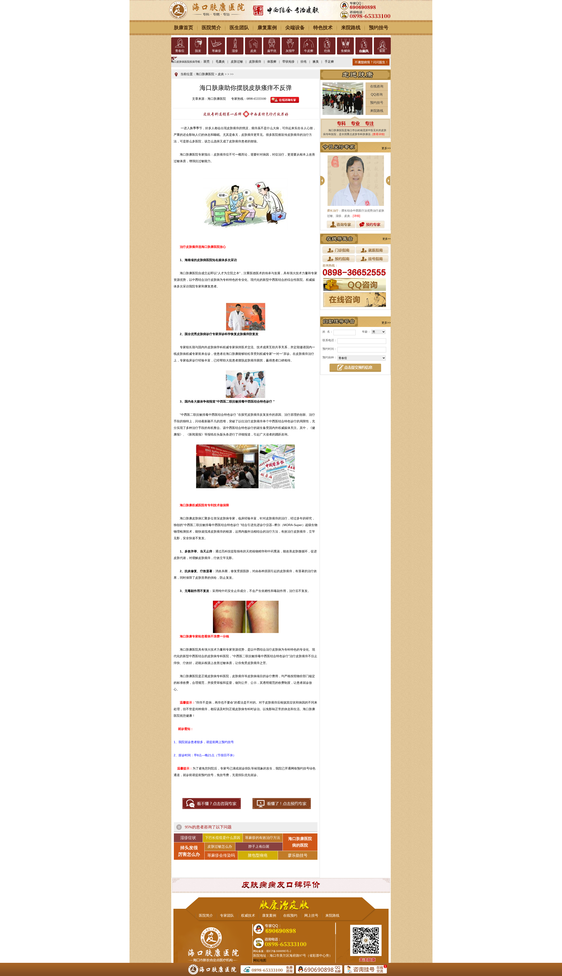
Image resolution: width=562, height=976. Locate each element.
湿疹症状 (188, 838)
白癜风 (363, 51)
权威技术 (248, 915)
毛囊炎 (220, 61)
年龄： (366, 331)
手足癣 (329, 61)
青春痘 (179, 51)
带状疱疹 (288, 61)
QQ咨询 (377, 94)
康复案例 (267, 27)
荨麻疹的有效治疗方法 (262, 838)
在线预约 (290, 915)
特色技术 (323, 27)
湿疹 (235, 51)
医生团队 (239, 27)
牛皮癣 (308, 51)
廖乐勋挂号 (298, 855)
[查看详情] (378, 134)
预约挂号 (378, 27)
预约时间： (329, 348)
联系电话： (329, 340)
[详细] (356, 216)
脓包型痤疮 (258, 855)
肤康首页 (183, 27)
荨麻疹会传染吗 (221, 855)
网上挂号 (311, 915)
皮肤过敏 (237, 61)
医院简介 (211, 27)
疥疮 (304, 61)
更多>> (386, 148)
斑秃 (207, 61)
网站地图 (259, 960)
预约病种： (329, 357)
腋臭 (316, 61)
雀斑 (382, 51)
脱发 (198, 51)
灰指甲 (290, 51)
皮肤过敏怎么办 (219, 846)
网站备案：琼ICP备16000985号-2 (272, 951)
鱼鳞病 (345, 51)
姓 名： (327, 331)
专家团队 (227, 915)
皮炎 (253, 51)
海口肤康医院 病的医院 (300, 841)
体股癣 (271, 61)
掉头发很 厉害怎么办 (189, 851)
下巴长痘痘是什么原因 (222, 838)
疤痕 (327, 51)
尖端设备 (295, 27)
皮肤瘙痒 (255, 61)
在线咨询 (376, 86)
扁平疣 (271, 51)
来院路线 (350, 27)
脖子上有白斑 (258, 846)
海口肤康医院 (205, 74)
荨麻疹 (216, 51)
